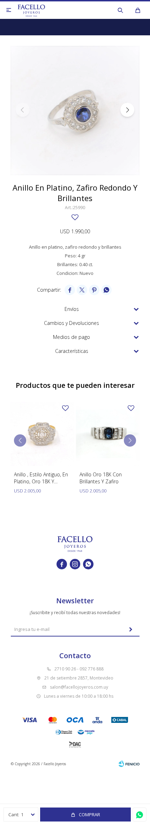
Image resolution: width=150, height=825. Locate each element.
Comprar (89, 814)
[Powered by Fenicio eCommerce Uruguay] (129, 764)
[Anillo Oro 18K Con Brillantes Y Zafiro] (108, 434)
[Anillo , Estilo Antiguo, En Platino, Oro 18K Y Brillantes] (42, 434)
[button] (120, 10)
